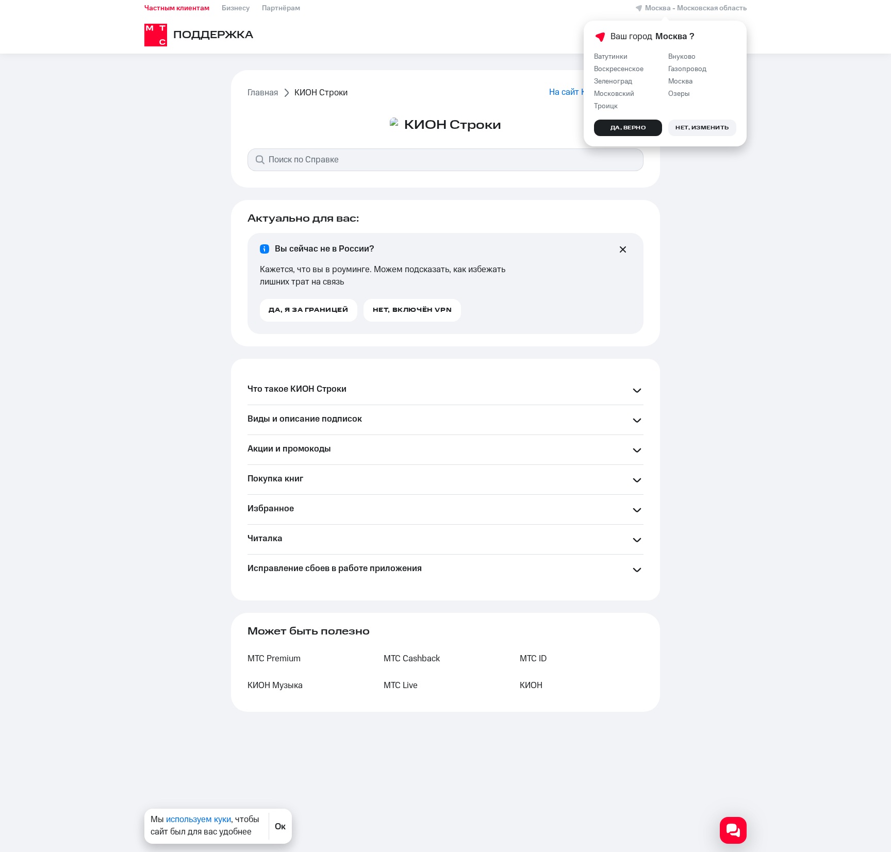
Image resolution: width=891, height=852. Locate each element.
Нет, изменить (702, 127)
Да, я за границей (308, 310)
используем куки (198, 819)
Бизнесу (236, 8)
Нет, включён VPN (412, 310)
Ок (280, 826)
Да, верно (628, 127)
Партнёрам (281, 8)
